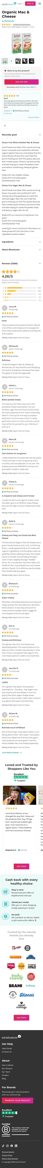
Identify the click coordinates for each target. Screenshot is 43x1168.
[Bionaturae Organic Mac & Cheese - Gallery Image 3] (25, 61)
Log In (20, 4)
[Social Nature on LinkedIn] (16, 1146)
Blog (4, 1078)
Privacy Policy (7, 1155)
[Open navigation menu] (39, 3)
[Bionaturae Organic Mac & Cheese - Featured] (5, 61)
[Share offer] (5, 126)
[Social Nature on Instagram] (7, 1146)
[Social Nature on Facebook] (12, 1146)
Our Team (6, 1072)
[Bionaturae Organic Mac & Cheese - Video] (11, 61)
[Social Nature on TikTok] (3, 1146)
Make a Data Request (10, 1159)
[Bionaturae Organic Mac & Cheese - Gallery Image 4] (31, 61)
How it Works (7, 1065)
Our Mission (7, 1068)
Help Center (7, 1048)
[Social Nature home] (9, 3)
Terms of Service (8, 1152)
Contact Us (6, 1052)
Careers (5, 1075)
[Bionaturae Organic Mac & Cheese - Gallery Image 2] (18, 61)
